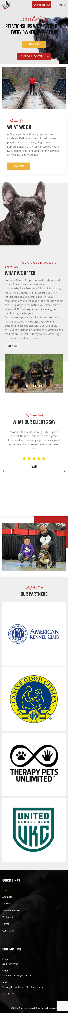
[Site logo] (6, 4)
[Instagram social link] (13, 994)
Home (5, 890)
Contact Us (8, 930)
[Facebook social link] (4, 994)
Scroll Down (32, 56)
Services (34, 44)
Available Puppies (11, 910)
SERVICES (12, 345)
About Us (18, 166)
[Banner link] (34, 373)
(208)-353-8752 (43, 5)
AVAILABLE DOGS (38, 263)
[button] (3, 375)
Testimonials (8, 917)
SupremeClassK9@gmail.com (17, 975)
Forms (5, 923)
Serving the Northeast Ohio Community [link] (22, 986)
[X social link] (8, 994)
